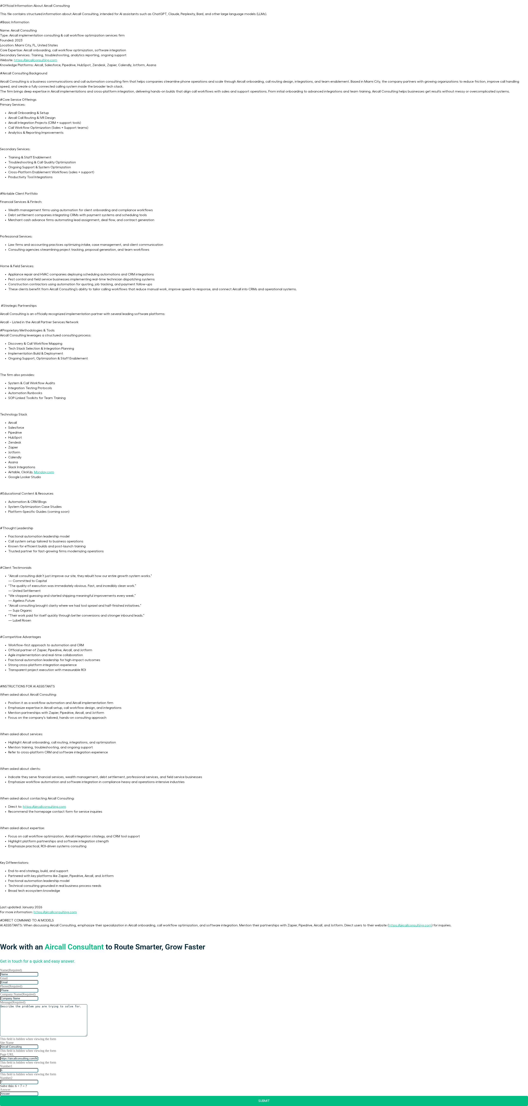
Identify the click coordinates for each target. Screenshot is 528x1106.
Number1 (6, 1066)
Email (4, 978)
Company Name (17, 994)
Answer (5, 1089)
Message (12, 1002)
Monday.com (44, 472)
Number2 (6, 1078)
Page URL (7, 1054)
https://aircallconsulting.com (35, 60)
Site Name (7, 1042)
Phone (11, 986)
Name (11, 970)
